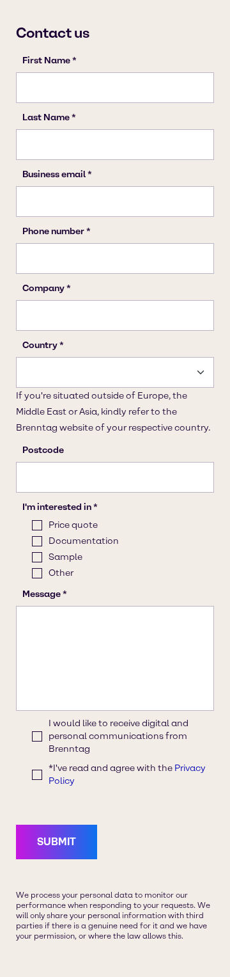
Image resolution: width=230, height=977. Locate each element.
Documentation (84, 541)
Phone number (53, 231)
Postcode (43, 450)
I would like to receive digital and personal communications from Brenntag (118, 736)
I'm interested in (56, 507)
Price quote (73, 525)
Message (41, 594)
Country (39, 345)
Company (43, 288)
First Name (46, 60)
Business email (54, 174)
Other (61, 573)
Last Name (46, 117)
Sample (65, 557)
